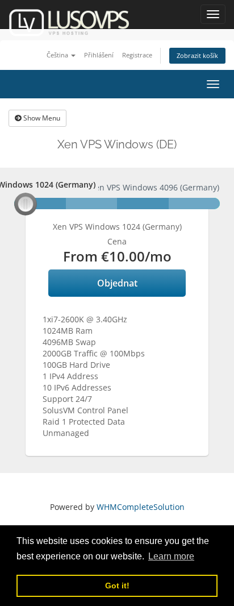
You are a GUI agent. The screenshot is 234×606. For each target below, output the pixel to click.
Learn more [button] (171, 556)
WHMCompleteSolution (141, 506)
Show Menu (41, 118)
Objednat (117, 283)
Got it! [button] (117, 585)
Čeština (58, 55)
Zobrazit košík (197, 55)
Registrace (137, 55)
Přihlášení (99, 55)
